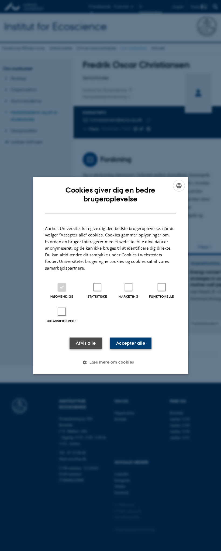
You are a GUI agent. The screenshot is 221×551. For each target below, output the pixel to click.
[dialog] (110, 275)
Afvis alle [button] (86, 343)
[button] (110, 362)
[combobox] (179, 185)
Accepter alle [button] (130, 343)
